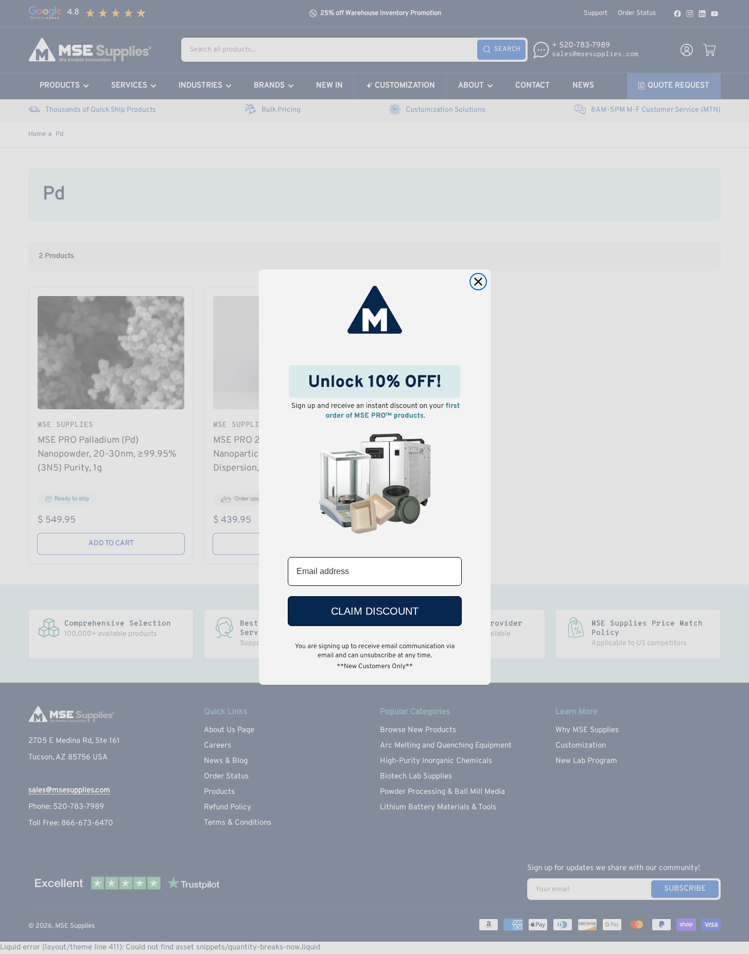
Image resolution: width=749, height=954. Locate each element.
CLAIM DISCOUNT (375, 611)
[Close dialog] (478, 281)
